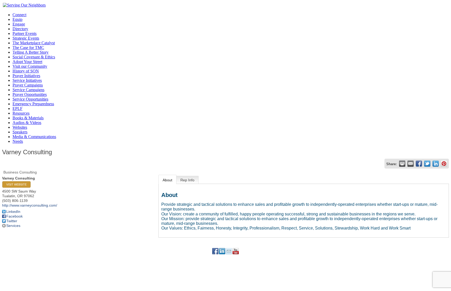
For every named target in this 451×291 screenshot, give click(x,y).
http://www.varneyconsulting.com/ (29, 205)
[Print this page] (402, 163)
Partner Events (25, 33)
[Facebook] (215, 251)
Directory (20, 29)
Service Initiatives (27, 80)
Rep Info (187, 180)
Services (13, 226)
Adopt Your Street (27, 61)
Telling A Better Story (31, 52)
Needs (18, 141)
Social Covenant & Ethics (34, 57)
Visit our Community (30, 66)
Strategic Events (26, 38)
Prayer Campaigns (28, 85)
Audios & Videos (27, 122)
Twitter (11, 221)
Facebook (14, 216)
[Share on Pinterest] (444, 163)
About (167, 180)
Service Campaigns (28, 90)
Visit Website (16, 184)
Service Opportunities (30, 99)
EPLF (17, 108)
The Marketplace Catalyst (34, 43)
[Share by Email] (410, 163)
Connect (19, 15)
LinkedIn (13, 211)
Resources (21, 113)
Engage (19, 24)
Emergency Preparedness (33, 104)
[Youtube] (236, 251)
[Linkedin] (222, 251)
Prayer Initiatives (26, 75)
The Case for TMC (28, 47)
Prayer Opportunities (30, 94)
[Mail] (229, 251)
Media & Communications (34, 136)
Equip (17, 19)
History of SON (26, 71)
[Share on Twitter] (427, 163)
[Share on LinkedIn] (435, 163)
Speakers (20, 132)
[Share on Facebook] (419, 163)
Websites (20, 127)
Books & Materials (28, 118)
